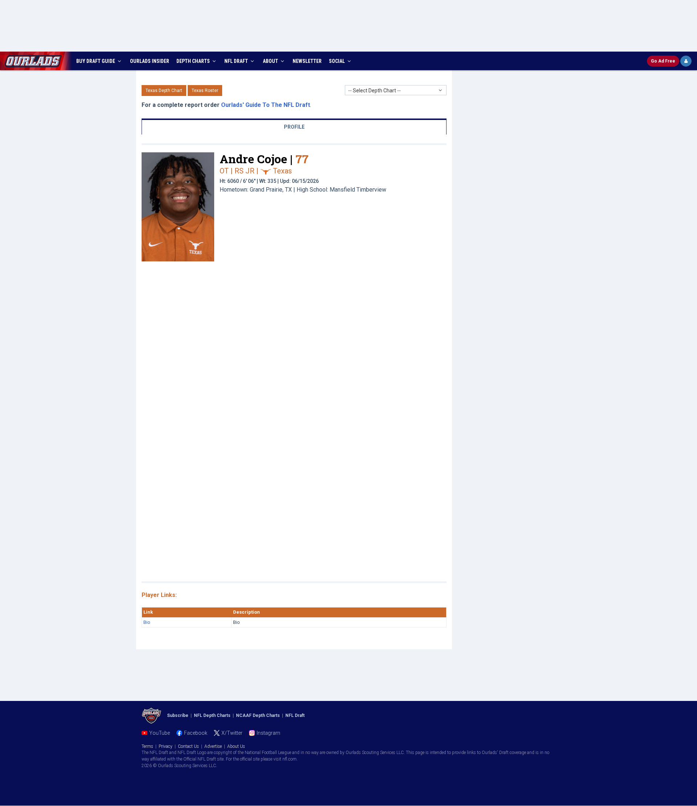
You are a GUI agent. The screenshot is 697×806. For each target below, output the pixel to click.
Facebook (195, 733)
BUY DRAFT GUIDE (96, 61)
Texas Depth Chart (164, 90)
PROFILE (294, 127)
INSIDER (149, 61)
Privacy (165, 746)
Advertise (213, 746)
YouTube (159, 733)
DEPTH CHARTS (193, 61)
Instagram (268, 733)
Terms (147, 746)
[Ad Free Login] (686, 61)
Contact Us (188, 746)
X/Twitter (231, 733)
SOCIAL (337, 61)
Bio (146, 622)
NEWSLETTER (307, 61)
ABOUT (271, 61)
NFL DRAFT (236, 61)
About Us (236, 746)
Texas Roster (205, 90)
